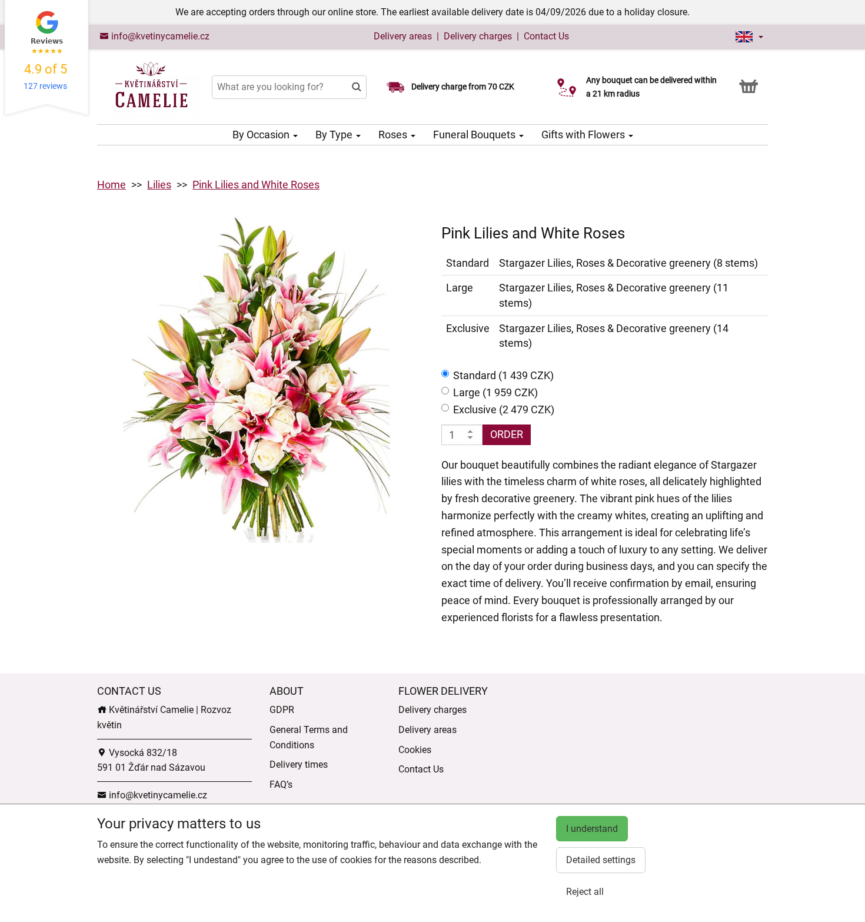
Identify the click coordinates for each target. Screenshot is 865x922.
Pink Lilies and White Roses (256, 184)
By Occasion (262, 134)
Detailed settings (601, 859)
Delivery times (299, 764)
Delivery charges (478, 36)
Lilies (159, 184)
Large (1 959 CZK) (495, 392)
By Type (335, 134)
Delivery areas (403, 36)
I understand (592, 828)
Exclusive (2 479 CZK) (503, 409)
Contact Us (546, 36)
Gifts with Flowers (584, 134)
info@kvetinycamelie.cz (159, 36)
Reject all (585, 891)
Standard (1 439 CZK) (503, 375)
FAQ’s (281, 784)
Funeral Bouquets (475, 134)
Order (506, 434)
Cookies (414, 749)
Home (111, 184)
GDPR (282, 709)
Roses (394, 134)
